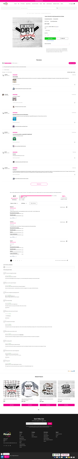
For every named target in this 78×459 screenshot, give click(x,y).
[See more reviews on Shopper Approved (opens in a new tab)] (16, 218)
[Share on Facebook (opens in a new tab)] (13, 218)
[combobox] (39, 8)
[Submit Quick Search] (57, 8)
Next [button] (56, 1)
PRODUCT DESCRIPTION (57, 43)
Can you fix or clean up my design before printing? (9, 273)
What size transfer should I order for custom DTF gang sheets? (11, 350)
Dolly (20, 435)
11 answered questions (48, 18)
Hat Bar (21, 441)
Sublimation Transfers (23, 445)
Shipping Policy (46, 436)
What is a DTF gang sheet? (6, 360)
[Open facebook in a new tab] (4, 445)
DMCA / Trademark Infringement (48, 439)
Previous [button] (21, 1)
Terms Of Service (46, 435)
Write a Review (33, 203)
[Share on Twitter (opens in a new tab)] (14, 218)
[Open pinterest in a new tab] (10, 445)
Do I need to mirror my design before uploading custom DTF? (11, 292)
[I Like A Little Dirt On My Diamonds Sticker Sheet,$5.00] (11, 389)
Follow (4, 283)
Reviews (45, 441)
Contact (57, 435)
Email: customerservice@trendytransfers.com (10, 442)
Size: (46, 28)
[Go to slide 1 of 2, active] (38, 409)
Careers (33, 435)
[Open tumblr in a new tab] (8, 445)
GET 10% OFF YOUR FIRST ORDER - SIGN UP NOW (39, 0)
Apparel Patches (22, 438)
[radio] (39, 195)
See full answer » (7, 307)
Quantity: (46, 32)
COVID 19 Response (34, 436)
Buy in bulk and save (54, 21)
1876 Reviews (15, 199)
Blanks (20, 442)
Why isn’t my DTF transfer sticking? (7, 300)
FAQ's (56, 436)
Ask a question (55, 18)
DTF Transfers (22, 436)
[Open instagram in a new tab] (6, 445)
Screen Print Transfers (23, 439)
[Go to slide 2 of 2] (39, 409)
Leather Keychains (22, 444)
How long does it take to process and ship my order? (10, 331)
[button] (57, 26)
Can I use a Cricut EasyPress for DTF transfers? (9, 321)
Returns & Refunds (46, 438)
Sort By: (68, 72)
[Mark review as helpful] (75, 84)
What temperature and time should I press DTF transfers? (10, 311)
